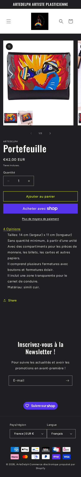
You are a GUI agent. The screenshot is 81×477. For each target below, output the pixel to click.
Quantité (9, 172)
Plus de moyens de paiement (40, 218)
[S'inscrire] (67, 381)
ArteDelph (22, 464)
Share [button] (12, 300)
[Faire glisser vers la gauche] (31, 133)
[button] (8, 21)
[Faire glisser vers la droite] (50, 133)
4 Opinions (12, 229)
